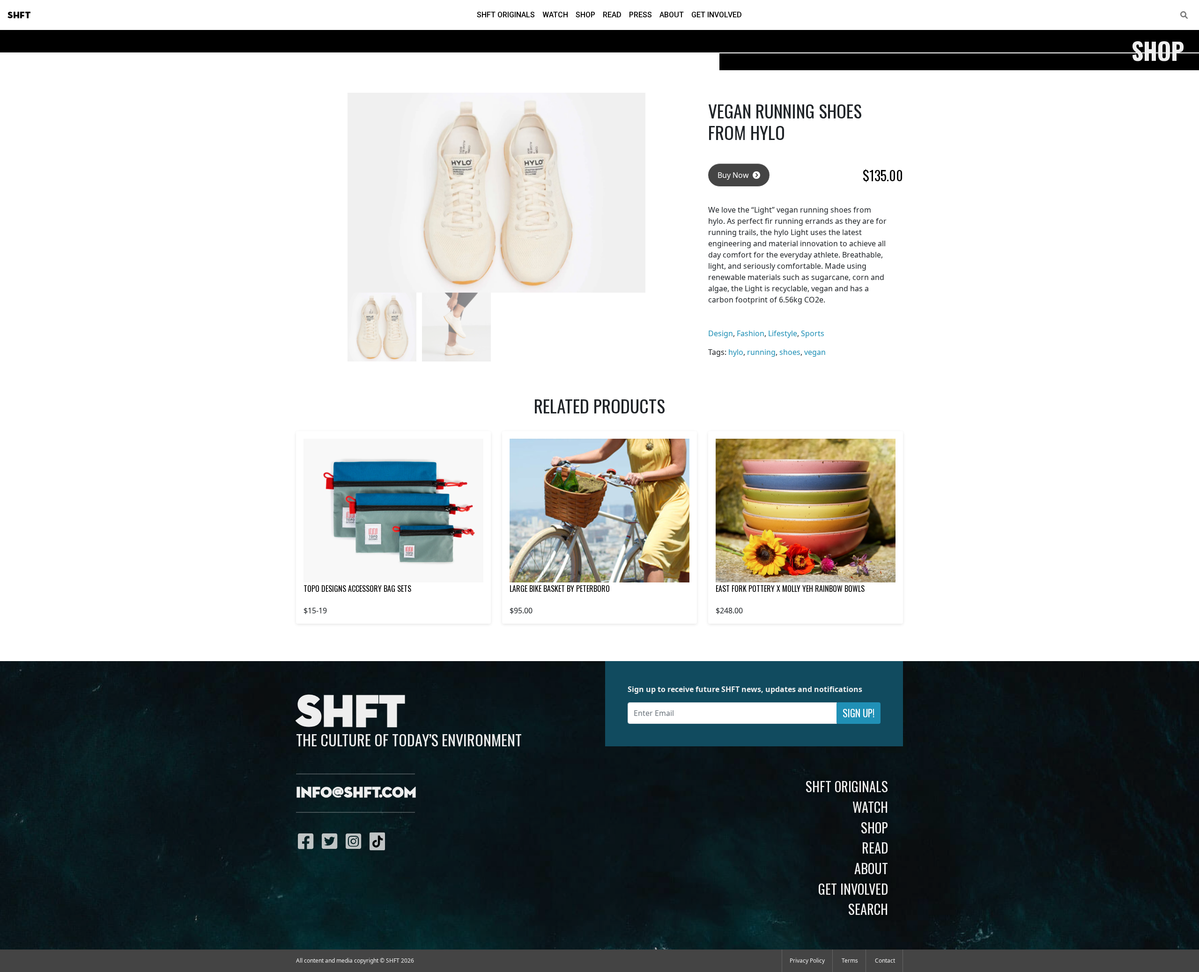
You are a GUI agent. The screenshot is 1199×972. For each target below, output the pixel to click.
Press (640, 14)
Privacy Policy (807, 961)
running (761, 352)
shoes (789, 352)
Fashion (750, 333)
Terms (850, 961)
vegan (815, 352)
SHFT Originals (506, 14)
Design (720, 333)
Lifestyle (782, 333)
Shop (585, 14)
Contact (885, 961)
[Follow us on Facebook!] (308, 841)
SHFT (19, 15)
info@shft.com (356, 793)
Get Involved (716, 14)
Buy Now (734, 175)
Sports (812, 333)
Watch (555, 14)
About (671, 14)
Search (868, 909)
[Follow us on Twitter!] (332, 841)
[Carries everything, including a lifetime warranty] (599, 510)
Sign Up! (858, 713)
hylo (735, 352)
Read (612, 14)
